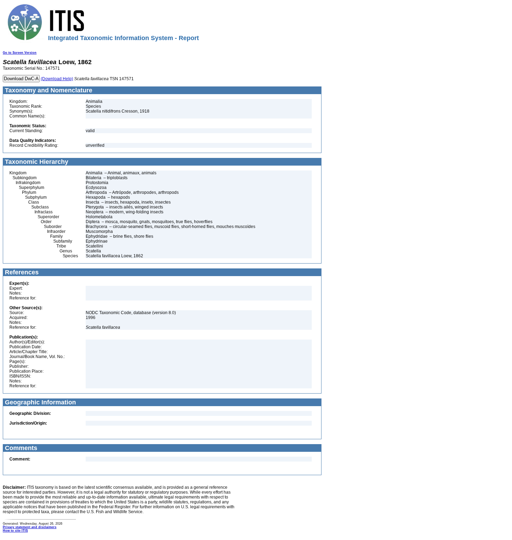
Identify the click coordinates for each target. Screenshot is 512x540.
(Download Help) (57, 78)
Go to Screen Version (20, 52)
